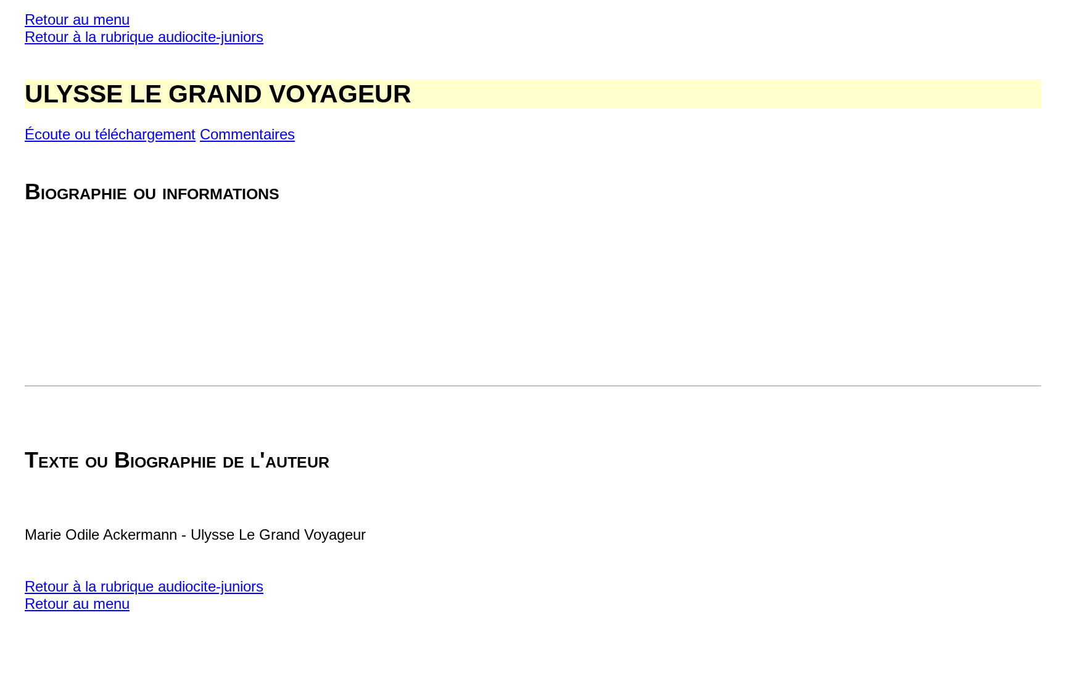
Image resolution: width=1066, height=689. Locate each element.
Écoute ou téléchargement (110, 134)
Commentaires (247, 134)
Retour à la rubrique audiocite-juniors (144, 36)
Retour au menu (77, 19)
